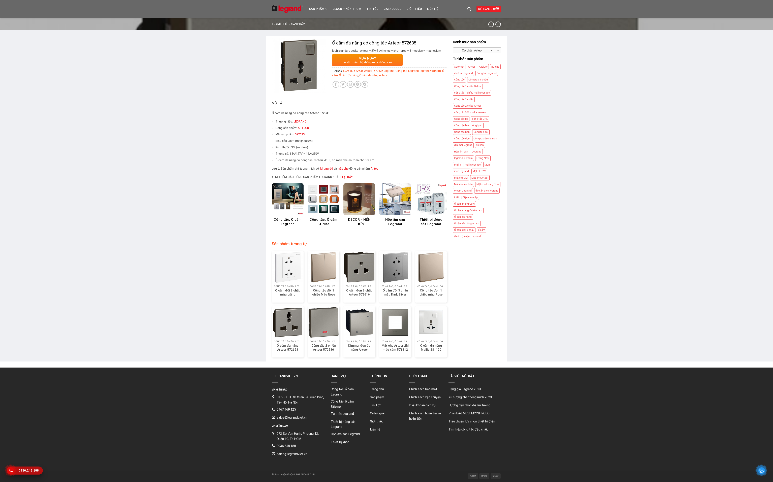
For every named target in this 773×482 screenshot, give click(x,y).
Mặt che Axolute (463, 184)
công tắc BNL (480, 118)
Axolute (483, 66)
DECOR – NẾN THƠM (347, 9)
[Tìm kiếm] (469, 9)
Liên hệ (432, 9)
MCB (487, 164)
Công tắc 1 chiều (478, 79)
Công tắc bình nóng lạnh (468, 125)
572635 (348, 70)
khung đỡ (326, 168)
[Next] (440, 199)
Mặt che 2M (479, 171)
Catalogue (392, 9)
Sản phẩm (316, 9)
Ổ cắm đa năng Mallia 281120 (431, 347)
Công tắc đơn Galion (485, 138)
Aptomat (459, 66)
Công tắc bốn (462, 131)
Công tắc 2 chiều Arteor (467, 105)
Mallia (457, 164)
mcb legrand (461, 171)
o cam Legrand (463, 190)
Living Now (482, 158)
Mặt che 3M (461, 177)
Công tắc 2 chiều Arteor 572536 (323, 347)
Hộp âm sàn (461, 151)
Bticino (495, 66)
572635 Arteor (363, 70)
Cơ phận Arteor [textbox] (475, 50)
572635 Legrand (384, 70)
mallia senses (473, 164)
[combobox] (477, 50)
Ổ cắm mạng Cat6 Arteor (468, 210)
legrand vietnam (463, 158)
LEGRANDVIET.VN (304, 474)
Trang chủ (279, 24)
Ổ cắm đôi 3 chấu (464, 229)
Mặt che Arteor (479, 177)
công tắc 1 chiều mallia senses (472, 92)
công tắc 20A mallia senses (470, 112)
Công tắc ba (461, 118)
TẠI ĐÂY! (347, 177)
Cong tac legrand (487, 73)
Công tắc (459, 79)
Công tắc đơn (462, 138)
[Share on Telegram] (365, 84)
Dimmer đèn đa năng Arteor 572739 (359, 349)
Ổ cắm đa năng (463, 216)
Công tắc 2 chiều (463, 99)
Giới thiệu (414, 9)
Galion (480, 144)
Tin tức (372, 9)
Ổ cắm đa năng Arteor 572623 (288, 347)
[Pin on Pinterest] (357, 84)
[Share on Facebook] (336, 84)
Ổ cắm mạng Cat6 (464, 203)
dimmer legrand (463, 144)
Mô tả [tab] (277, 103)
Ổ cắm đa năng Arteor (466, 223)
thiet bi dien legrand (486, 190)
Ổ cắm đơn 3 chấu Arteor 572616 (359, 292)
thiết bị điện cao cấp (466, 197)
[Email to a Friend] (350, 84)
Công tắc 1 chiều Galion (468, 86)
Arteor (471, 66)
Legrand (477, 151)
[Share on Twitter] (343, 84)
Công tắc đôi (480, 131)
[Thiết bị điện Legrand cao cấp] (287, 9)
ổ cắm (481, 229)
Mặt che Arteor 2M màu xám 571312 (395, 347)
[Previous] (278, 199)
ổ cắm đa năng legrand (467, 236)
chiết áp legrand (463, 73)
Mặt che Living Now (487, 184)
